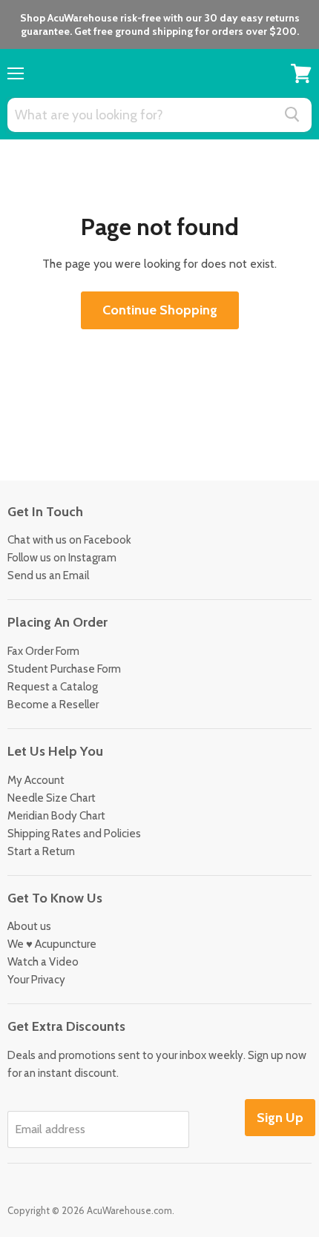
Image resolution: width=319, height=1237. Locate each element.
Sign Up (280, 1117)
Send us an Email (48, 575)
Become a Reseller (53, 704)
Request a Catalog (52, 686)
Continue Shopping (159, 310)
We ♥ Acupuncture (51, 944)
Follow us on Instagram (61, 557)
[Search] (292, 114)
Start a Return (41, 851)
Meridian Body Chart (56, 815)
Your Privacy (36, 979)
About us (29, 926)
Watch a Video (43, 962)
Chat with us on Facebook (69, 540)
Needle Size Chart (51, 798)
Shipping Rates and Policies (74, 833)
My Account (36, 780)
